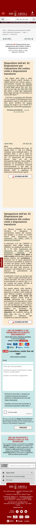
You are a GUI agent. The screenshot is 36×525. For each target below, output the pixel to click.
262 (26, 87)
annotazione (26, 106)
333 (22, 89)
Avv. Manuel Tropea (24, 494)
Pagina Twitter (21, 511)
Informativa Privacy (9, 503)
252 (22, 87)
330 (15, 89)
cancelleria (18, 97)
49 (5, 249)
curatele (7, 80)
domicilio (7, 106)
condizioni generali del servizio (16, 396)
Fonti (4, 30)
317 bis (10, 89)
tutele (23, 78)
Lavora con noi (18, 507)
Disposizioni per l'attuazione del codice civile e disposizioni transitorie (18, 238)
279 (30, 87)
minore (28, 82)
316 (5, 89)
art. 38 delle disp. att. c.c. (18, 313)
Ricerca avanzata (34, 19)
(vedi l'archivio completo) (18, 356)
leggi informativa (11, 400)
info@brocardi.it (22, 502)
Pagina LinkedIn (25, 511)
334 (26, 89)
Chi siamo (29, 503)
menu (3, 13)
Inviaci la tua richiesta (12, 451)
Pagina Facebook (17, 511)
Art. (8, 39)
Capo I (24, 32)
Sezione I (5, 34)
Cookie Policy (20, 503)
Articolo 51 (14, 34)
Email (5, 360)
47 (31, 247)
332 (19, 89)
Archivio (18, 505)
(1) (17, 94)
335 (30, 89)
